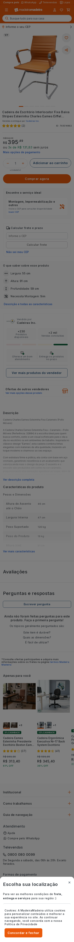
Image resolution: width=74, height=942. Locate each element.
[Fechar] (69, 882)
